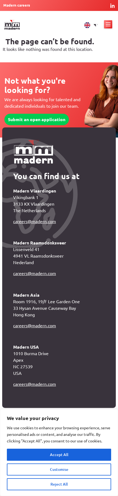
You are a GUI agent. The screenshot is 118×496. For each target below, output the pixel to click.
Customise (59, 469)
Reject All (59, 484)
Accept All (59, 455)
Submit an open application (36, 119)
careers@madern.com (34, 221)
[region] (59, 452)
